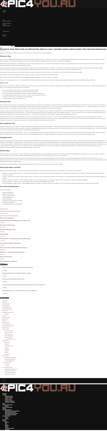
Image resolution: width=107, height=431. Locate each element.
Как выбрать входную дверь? (7, 225)
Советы (4, 35)
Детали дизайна (6, 307)
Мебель (6, 37)
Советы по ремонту (9, 18)
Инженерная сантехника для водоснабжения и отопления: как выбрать (16, 273)
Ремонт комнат (9, 14)
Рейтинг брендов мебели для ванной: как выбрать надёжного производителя (17, 267)
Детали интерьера (6, 23)
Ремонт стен (8, 15)
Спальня (7, 44)
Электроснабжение (9, 360)
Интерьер (5, 318)
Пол (6, 38)
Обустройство (6, 323)
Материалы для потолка (11, 29)
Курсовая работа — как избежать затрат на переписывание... (15, 238)
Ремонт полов (8, 16)
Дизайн (5, 310)
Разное (4, 24)
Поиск (13, 46)
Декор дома (6, 303)
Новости (4, 34)
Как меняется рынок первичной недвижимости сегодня (13, 278)
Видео (4, 302)
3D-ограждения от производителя (8, 261)
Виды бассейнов (4, 234)
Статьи (3, 355)
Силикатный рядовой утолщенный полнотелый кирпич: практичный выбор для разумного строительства (23, 284)
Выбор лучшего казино (6, 256)
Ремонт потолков (9, 17)
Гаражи (6, 33)
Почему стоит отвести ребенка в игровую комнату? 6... (14, 247)
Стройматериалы (6, 25)
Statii (3, 300)
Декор (6, 41)
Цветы (6, 22)
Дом (3, 19)
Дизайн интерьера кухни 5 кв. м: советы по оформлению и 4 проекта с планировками (19, 290)
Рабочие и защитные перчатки (7, 229)
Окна (6, 39)
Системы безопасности (10, 359)
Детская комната (9, 43)
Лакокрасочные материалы (11, 26)
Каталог (4, 320)
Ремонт (4, 11)
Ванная (7, 40)
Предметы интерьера (7, 325)
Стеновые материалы (10, 30)
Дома (6, 32)
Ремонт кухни (8, 12)
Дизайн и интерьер (6, 21)
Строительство (5, 31)
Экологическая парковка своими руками (10, 243)
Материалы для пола (10, 27)
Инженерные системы (10, 357)
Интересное (4, 317)
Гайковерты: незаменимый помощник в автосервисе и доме (15, 220)
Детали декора (6, 305)
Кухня (7, 347)
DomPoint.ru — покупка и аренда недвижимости (12, 252)
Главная (4, 10)
